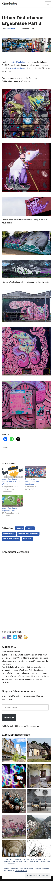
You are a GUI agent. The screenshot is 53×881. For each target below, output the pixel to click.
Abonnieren (9, 717)
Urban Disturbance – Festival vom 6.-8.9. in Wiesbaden (11, 481)
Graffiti (19, 528)
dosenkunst (10, 29)
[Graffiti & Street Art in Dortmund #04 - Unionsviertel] (14, 827)
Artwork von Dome (17, 68)
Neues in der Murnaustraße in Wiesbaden (32, 481)
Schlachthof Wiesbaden (28, 533)
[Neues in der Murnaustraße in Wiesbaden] (35, 472)
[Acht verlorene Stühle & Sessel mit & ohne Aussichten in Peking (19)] (39, 801)
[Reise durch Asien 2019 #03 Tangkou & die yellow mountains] (39, 827)
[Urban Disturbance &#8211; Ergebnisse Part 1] (12, 501)
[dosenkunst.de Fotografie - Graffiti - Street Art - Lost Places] (9, 3)
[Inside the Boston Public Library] (14, 852)
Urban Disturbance (11, 539)
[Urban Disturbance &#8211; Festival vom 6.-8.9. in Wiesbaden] (12, 472)
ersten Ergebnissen (19, 62)
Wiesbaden (27, 539)
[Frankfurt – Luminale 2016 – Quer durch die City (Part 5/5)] (14, 776)
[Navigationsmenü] (48, 4)
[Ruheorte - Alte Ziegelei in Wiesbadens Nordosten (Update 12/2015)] (39, 776)
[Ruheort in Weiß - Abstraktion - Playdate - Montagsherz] (39, 852)
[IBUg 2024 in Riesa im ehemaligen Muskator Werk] (14, 750)
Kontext (30, 528)
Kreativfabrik (9, 533)
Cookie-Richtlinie (21, 871)
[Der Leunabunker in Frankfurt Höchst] (14, 801)
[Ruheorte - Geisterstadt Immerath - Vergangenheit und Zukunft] (39, 750)
